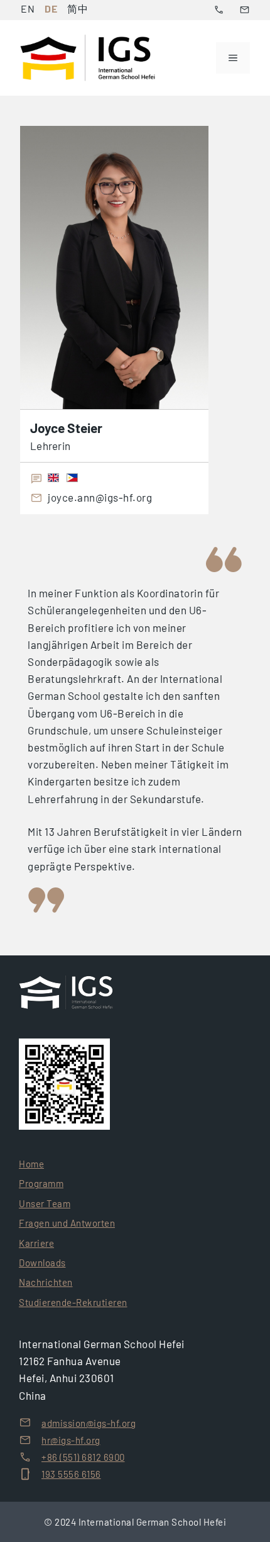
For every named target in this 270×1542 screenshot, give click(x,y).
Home (31, 1163)
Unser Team (44, 1203)
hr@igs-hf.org (70, 1440)
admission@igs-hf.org (88, 1423)
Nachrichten (46, 1282)
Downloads (42, 1262)
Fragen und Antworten (67, 1223)
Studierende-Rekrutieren (73, 1302)
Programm (41, 1183)
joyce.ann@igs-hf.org (100, 498)
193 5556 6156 (71, 1474)
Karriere (36, 1243)
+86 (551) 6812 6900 (83, 1457)
